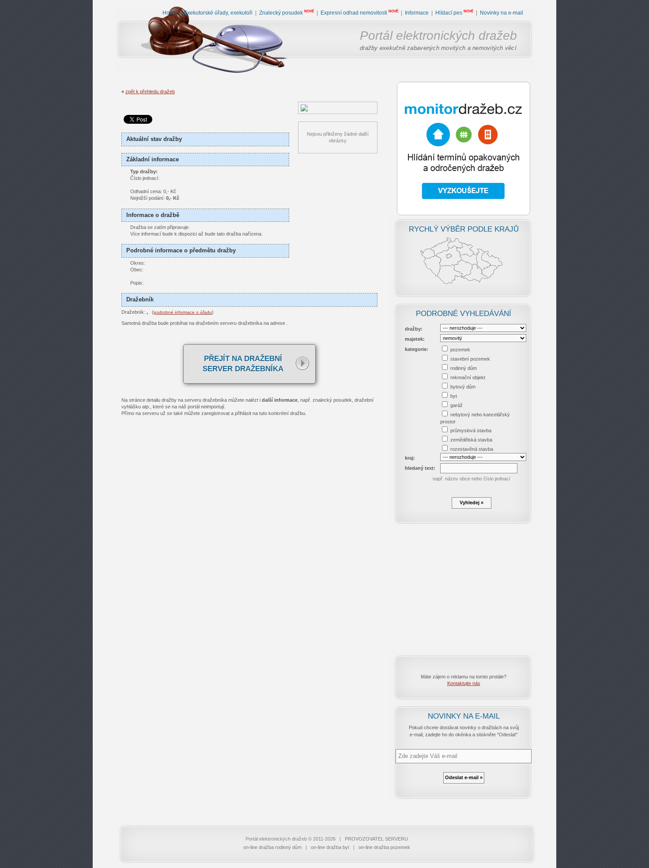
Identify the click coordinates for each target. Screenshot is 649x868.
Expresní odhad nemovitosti (354, 13)
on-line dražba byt (330, 847)
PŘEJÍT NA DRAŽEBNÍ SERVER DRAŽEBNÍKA (243, 363)
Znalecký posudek (281, 13)
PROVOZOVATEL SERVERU (376, 838)
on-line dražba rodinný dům (272, 847)
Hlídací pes (448, 13)
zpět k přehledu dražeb (150, 91)
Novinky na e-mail (501, 13)
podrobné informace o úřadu (183, 312)
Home (169, 13)
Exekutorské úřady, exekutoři (218, 13)
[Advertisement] (463, 588)
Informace (417, 13)
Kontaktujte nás (463, 683)
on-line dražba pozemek (384, 847)
